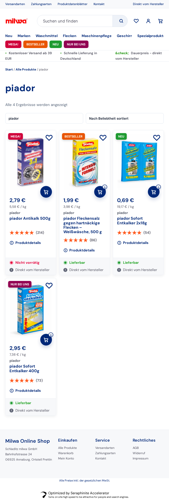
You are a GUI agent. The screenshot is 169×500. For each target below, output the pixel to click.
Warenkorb (65, 453)
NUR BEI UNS (76, 44)
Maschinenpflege (97, 35)
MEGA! (13, 44)
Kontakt (99, 4)
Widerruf (139, 453)
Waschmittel (47, 35)
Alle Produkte (26, 69)
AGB (136, 448)
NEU (56, 44)
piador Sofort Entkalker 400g (24, 368)
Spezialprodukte (151, 35)
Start (9, 69)
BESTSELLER (35, 44)
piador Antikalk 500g (30, 218)
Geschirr (124, 35)
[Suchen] (119, 21)
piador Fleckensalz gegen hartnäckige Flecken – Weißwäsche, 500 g (82, 225)
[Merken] (49, 138)
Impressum (140, 458)
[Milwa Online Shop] (18, 21)
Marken (24, 35)
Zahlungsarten (41, 4)
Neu (8, 35)
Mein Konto (66, 458)
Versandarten (15, 4)
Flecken (69, 35)
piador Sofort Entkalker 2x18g (132, 220)
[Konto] (148, 20)
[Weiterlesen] (46, 192)
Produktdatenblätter (72, 4)
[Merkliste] (136, 20)
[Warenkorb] (160, 20)
